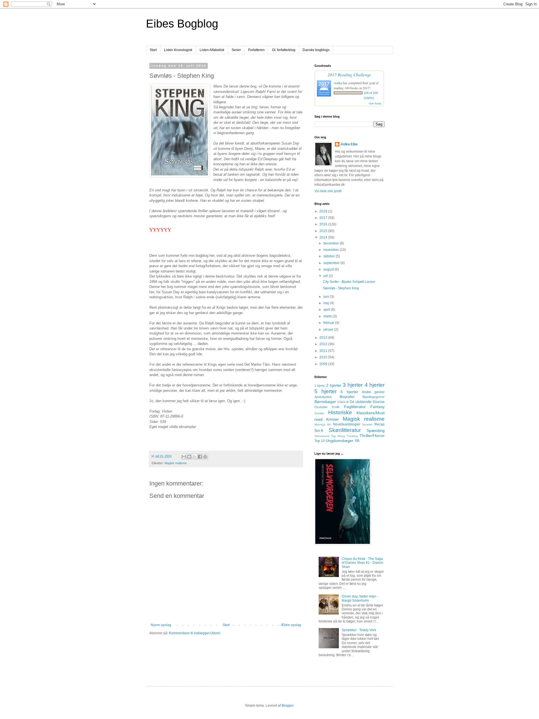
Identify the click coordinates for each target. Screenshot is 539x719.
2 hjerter (333, 385)
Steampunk (321, 436)
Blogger (287, 705)
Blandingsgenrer (373, 397)
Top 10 (319, 441)
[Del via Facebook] (200, 456)
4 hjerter (375, 385)
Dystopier (321, 407)
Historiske (340, 412)
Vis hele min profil (328, 191)
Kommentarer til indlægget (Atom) (194, 633)
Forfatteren (256, 50)
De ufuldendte (361, 402)
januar (328, 329)
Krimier (332, 419)
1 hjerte (319, 385)
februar (329, 323)
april (327, 310)
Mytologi (319, 424)
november (331, 250)
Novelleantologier (346, 424)
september (332, 263)
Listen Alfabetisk (212, 50)
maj (326, 303)
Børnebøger (325, 401)
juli (326, 276)
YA (357, 440)
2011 (323, 351)
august (329, 269)
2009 (323, 364)
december (331, 243)
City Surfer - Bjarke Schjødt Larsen (349, 282)
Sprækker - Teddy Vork (359, 630)
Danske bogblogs (316, 50)
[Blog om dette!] (189, 456)
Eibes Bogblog (182, 23)
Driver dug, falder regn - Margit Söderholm (360, 598)
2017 (323, 218)
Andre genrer (373, 392)
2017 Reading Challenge (349, 74)
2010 (323, 357)
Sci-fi (318, 430)
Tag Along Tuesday (344, 436)
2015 (323, 231)
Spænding (376, 430)
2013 (323, 338)
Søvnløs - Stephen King (341, 288)
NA (329, 424)
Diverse (379, 402)
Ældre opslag (291, 625)
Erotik (336, 407)
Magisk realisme (176, 463)
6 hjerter (349, 392)
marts (328, 316)
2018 (323, 211)
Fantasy (377, 406)
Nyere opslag (161, 625)
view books (375, 103)
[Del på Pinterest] (205, 456)
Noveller (367, 424)
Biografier (347, 397)
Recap (379, 424)
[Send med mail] (184, 456)
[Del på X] (194, 456)
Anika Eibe (349, 144)
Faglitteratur (355, 406)
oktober (329, 256)
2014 (323, 237)
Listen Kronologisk (178, 50)
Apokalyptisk (323, 397)
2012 (323, 344)
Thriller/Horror (372, 435)
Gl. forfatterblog (283, 50)
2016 (323, 224)
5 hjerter (325, 391)
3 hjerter (353, 385)
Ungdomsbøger (339, 440)
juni (326, 297)
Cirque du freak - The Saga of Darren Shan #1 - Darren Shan (362, 563)
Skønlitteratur (345, 430)
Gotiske (319, 413)
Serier (236, 50)
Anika (338, 83)
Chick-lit (342, 402)
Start (153, 50)
